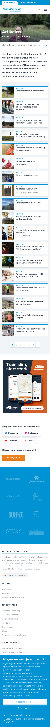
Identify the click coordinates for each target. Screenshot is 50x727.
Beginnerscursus (10, 619)
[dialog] (25, 691)
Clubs (4, 631)
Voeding (6, 623)
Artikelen (6, 589)
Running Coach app (11, 611)
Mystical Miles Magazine (29, 45)
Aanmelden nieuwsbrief (13, 597)
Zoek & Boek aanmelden (13, 652)
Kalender (6, 593)
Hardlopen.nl (10, 3)
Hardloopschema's (10, 615)
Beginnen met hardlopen (14, 635)
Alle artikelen (8, 45)
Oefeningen (7, 627)
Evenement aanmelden (13, 648)
